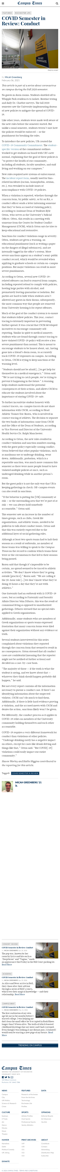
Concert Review (10, 944)
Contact (44, 1147)
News (4, 1091)
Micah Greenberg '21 (28, 782)
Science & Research (9, 1103)
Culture (6, 1112)
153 (22, 1156)
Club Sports (25, 1119)
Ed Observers (46, 1119)
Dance (4, 1125)
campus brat (9, 1004)
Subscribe (45, 1156)
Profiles (24, 1106)
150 (22, 1147)
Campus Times (30, 3)
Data (43, 1091)
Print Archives (28, 1140)
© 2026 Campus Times (10, 1170)
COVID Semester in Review (25, 773)
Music (4, 1131)
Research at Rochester (29, 1094)
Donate (5, 1161)
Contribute (45, 1143)
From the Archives (28, 1097)
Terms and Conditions (28, 1170)
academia (7, 974)
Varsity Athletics (27, 1125)
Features (7, 13)
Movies (4, 1128)
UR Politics (6, 1100)
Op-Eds (44, 1122)
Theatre (4, 1134)
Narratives (5, 1143)
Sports (24, 1112)
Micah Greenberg (13, 77)
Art (3, 1122)
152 (22, 1153)
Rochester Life (23, 13)
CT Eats (4, 1119)
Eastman (5, 1116)
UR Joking (5, 1153)
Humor (5, 1140)
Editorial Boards (47, 1116)
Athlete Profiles (27, 1116)
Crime (4, 1106)
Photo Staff (53, 70)
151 (22, 1149)
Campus (5, 1094)
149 (22, 1143)
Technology (25, 1100)
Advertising (45, 1149)
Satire (4, 1147)
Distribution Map (47, 1153)
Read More (7, 965)
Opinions (45, 1112)
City (3, 1097)
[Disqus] (30, 831)
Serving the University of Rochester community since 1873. (17, 1073)
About (44, 1140)
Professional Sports (28, 1122)
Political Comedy (8, 1149)
